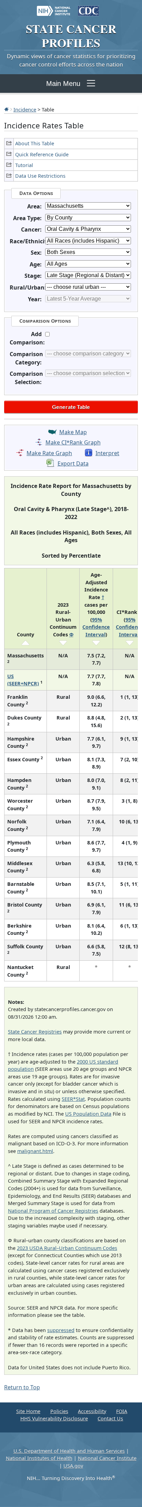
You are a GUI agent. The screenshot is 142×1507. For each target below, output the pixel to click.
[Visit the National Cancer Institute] (53, 7)
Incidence (24, 109)
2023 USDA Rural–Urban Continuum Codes (67, 1248)
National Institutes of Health (39, 1458)
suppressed (60, 1330)
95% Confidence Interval (96, 627)
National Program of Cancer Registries (53, 1210)
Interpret (107, 453)
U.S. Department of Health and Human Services (69, 1451)
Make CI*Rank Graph (73, 442)
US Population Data (88, 1113)
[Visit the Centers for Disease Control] (88, 7)
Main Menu (63, 83)
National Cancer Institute (107, 1458)
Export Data (73, 463)
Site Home (28, 1411)
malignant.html (35, 1151)
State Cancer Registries (35, 1031)
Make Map (73, 432)
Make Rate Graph (49, 453)
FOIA (121, 1411)
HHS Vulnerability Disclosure (54, 1418)
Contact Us (110, 1418)
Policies (59, 1411)
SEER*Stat (73, 1099)
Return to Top (22, 1387)
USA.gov (73, 1465)
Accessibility (92, 1411)
